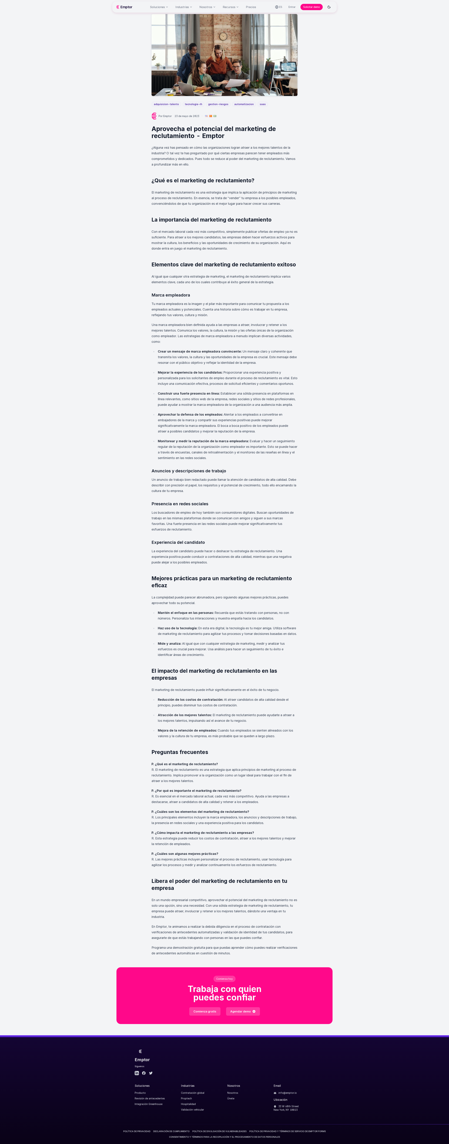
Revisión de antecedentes (150, 1098)
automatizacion (244, 104)
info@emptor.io (287, 1092)
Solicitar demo (311, 6)
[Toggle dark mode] (329, 7)
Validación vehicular (192, 1109)
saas (263, 104)
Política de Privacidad (136, 1131)
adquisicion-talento (166, 104)
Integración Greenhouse (148, 1103)
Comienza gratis (204, 1011)
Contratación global (192, 1092)
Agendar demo (240, 1011)
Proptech (186, 1098)
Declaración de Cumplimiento (171, 1131)
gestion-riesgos (218, 104)
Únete (230, 1098)
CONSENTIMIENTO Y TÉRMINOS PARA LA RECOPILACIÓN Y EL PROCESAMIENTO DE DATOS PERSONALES (224, 1137)
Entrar (292, 6)
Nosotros (232, 1092)
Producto (140, 1092)
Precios (251, 7)
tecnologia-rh (193, 104)
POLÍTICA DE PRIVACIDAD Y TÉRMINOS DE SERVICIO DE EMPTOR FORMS (287, 1131)
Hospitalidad (188, 1103)
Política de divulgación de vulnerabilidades (219, 1131)
